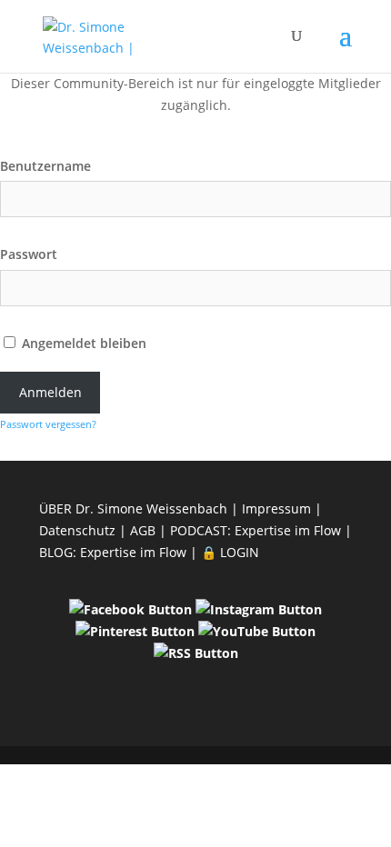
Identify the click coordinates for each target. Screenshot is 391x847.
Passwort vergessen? (48, 424)
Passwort (28, 254)
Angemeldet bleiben (82, 343)
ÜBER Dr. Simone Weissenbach (133, 508)
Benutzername (45, 165)
